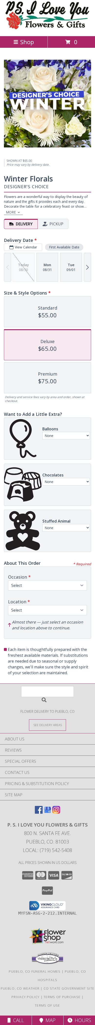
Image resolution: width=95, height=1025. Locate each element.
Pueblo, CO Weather (20, 988)
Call (17, 1020)
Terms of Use (47, 1005)
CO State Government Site (69, 988)
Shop (27, 42)
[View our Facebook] (39, 812)
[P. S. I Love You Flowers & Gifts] (47, 29)
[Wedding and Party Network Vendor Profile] (47, 963)
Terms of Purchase (62, 997)
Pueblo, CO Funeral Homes (34, 971)
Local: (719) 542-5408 (47, 850)
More (11, 212)
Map (49, 1020)
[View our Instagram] (56, 812)
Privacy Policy (25, 997)
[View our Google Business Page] (47, 812)
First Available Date (64, 247)
